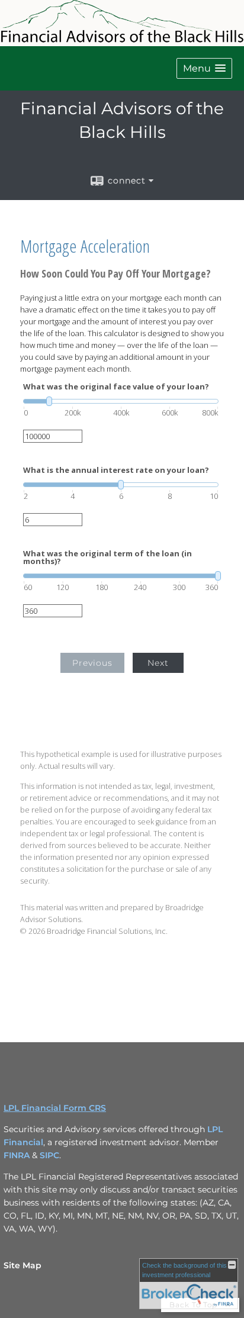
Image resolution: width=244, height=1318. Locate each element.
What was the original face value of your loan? (116, 387)
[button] (204, 68)
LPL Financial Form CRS (55, 1108)
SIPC (49, 1155)
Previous (92, 663)
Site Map (22, 1265)
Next (158, 663)
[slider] (121, 401)
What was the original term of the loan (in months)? (107, 557)
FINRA (18, 1155)
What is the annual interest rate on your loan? (116, 470)
